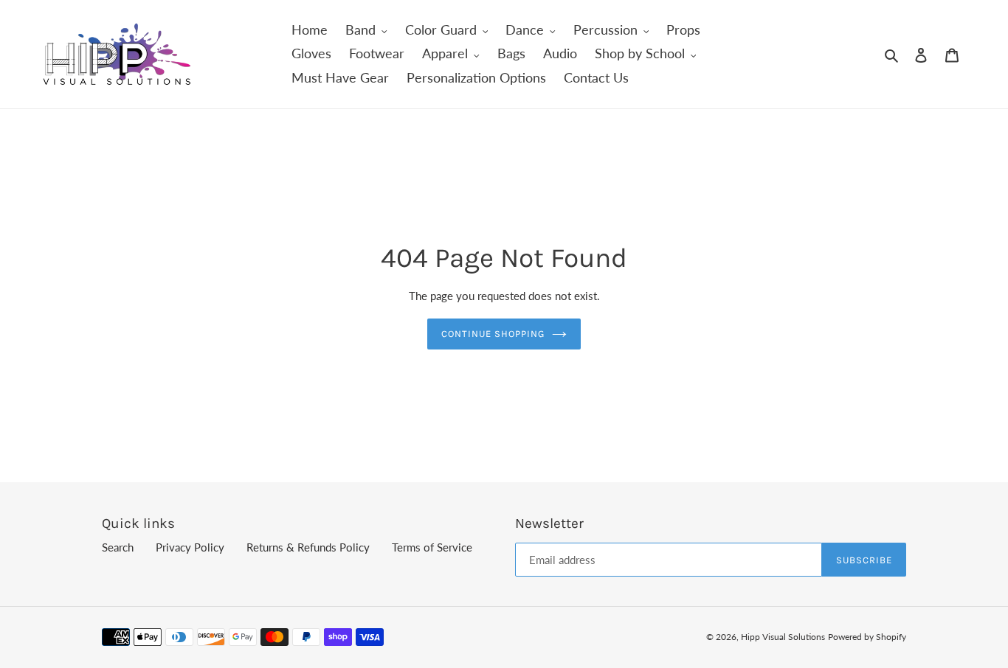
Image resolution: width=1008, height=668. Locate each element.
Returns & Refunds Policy (308, 547)
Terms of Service (432, 547)
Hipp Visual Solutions (783, 636)
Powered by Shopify (867, 636)
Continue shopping (493, 333)
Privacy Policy (190, 547)
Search (118, 547)
